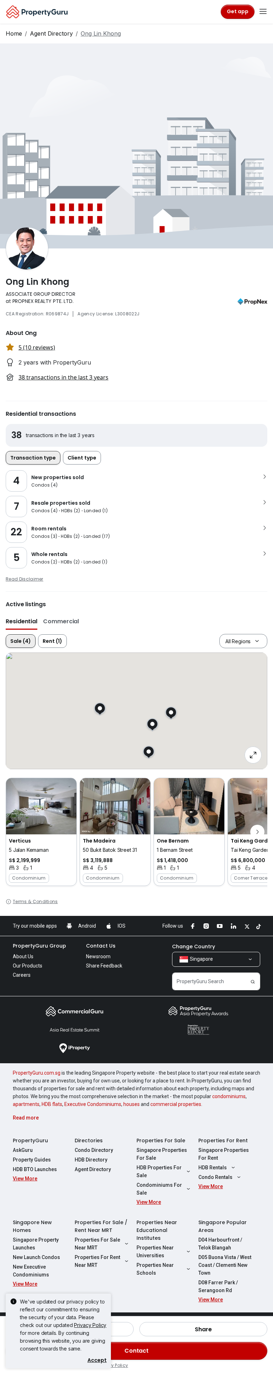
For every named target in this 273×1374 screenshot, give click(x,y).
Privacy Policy (90, 1325)
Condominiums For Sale (159, 1189)
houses (131, 1104)
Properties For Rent (223, 1140)
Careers (22, 975)
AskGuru (23, 1150)
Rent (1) (52, 641)
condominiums (229, 1096)
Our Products (27, 966)
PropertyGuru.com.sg (36, 1073)
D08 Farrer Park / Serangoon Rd (218, 1286)
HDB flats (52, 1104)
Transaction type (33, 457)
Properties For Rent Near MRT (97, 1261)
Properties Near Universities (155, 1251)
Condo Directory (94, 1150)
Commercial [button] (61, 621)
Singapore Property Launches (36, 1243)
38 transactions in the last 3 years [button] (63, 377)
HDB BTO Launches (35, 1169)
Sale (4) (20, 641)
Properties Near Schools (155, 1269)
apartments (26, 1104)
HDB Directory (91, 1160)
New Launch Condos (36, 1257)
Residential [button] (21, 621)
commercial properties (175, 1104)
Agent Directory (51, 33)
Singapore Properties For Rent (223, 1154)
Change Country (193, 946)
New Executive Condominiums (31, 1271)
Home (14, 33)
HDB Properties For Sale (159, 1171)
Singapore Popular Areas (222, 1226)
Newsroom (98, 956)
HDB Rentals (212, 1167)
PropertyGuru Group (39, 945)
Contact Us (101, 945)
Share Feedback (104, 966)
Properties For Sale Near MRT (97, 1243)
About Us (23, 956)
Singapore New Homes (32, 1226)
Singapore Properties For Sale (161, 1154)
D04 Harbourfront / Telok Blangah (220, 1243)
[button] (41, 832)
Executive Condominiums (92, 1104)
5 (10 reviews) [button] (36, 347)
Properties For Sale (160, 1140)
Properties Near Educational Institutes (156, 1230)
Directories (89, 1140)
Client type (82, 457)
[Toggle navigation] (263, 11)
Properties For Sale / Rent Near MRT (101, 1226)
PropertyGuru (30, 1140)
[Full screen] (253, 755)
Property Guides (32, 1160)
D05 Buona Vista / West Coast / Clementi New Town (224, 1265)
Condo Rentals (215, 1177)
